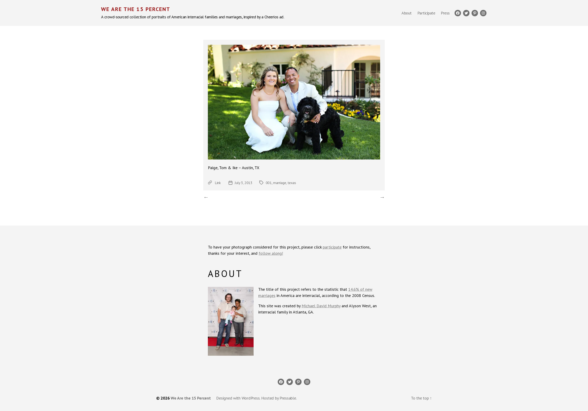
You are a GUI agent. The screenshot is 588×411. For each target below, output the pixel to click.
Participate (426, 13)
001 (269, 182)
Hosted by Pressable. (279, 398)
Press (445, 13)
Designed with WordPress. (238, 398)
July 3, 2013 (243, 182)
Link (218, 182)
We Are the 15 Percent (135, 9)
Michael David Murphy (321, 305)
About (406, 13)
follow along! (271, 253)
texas (292, 182)
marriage (279, 182)
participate (332, 247)
